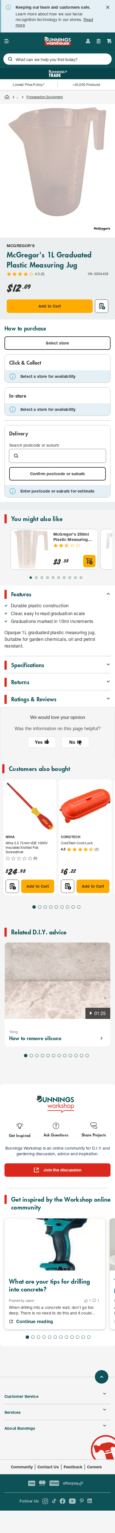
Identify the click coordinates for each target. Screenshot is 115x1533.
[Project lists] (99, 41)
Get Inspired (19, 1135)
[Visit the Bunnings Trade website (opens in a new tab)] (58, 73)
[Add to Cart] (89, 561)
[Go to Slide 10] (81, 577)
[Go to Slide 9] (75, 577)
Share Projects (94, 1134)
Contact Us (48, 1466)
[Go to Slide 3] (42, 577)
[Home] (6, 97)
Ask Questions (56, 1134)
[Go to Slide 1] (31, 577)
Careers (94, 1466)
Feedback (73, 1466)
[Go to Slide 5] (53, 577)
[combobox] (57, 59)
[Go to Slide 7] (64, 577)
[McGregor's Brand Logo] (102, 229)
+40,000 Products (86, 85)
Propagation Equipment (45, 97)
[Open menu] (6, 41)
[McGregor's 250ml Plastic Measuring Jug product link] (31, 549)
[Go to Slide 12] (87, 1055)
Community (22, 1466)
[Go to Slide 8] (70, 577)
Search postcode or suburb (34, 445)
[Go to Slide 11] (81, 1055)
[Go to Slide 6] (59, 577)
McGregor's (21, 245)
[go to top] (101, 1377)
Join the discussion (62, 1170)
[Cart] (109, 41)
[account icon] (88, 41)
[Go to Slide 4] (47, 577)
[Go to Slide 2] (36, 577)
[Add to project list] (101, 306)
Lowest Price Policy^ (29, 85)
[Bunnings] (57, 43)
